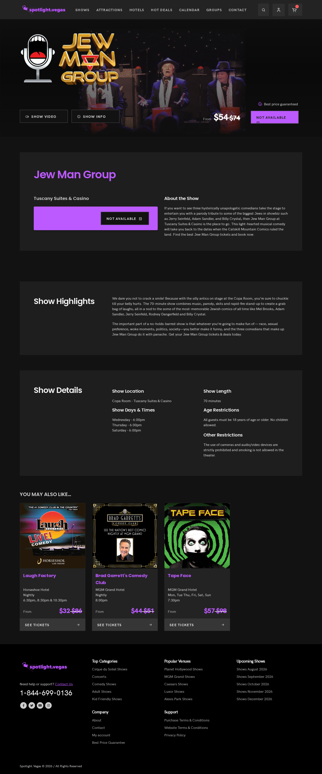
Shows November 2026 (254, 691)
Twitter (31, 705)
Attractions (109, 9)
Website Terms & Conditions (186, 727)
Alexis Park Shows (178, 698)
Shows (82, 9)
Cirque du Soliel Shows (109, 668)
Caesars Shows (176, 683)
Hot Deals (161, 9)
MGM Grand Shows (179, 676)
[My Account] (278, 10)
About (96, 719)
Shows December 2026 (254, 698)
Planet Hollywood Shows (183, 668)
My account (101, 734)
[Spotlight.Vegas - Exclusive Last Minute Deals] (44, 10)
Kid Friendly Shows (107, 698)
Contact (238, 9)
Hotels (136, 9)
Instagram (48, 705)
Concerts (99, 676)
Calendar (189, 9)
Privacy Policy (175, 734)
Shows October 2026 (253, 683)
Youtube (40, 705)
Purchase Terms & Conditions (186, 719)
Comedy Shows (104, 683)
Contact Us (64, 683)
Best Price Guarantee (108, 742)
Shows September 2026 (255, 676)
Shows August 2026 (252, 668)
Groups (214, 9)
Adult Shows (101, 691)
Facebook (23, 705)
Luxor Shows (174, 691)
